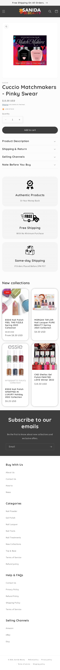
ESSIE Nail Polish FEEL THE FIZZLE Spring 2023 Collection (14, 324)
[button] (3, 11)
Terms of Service (13, 557)
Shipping (5, 105)
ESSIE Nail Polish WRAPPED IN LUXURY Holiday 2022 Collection (14, 393)
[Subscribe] (51, 446)
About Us (10, 472)
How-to (9, 485)
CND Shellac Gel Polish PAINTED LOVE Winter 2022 (44, 377)
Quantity (5, 113)
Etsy (8, 641)
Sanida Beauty (19, 660)
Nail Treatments (13, 537)
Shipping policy (39, 664)
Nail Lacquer (12, 524)
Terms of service (24, 664)
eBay (8, 634)
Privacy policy (46, 660)
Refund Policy (12, 596)
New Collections (13, 544)
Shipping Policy (13, 602)
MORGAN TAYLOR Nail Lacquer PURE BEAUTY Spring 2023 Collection (44, 324)
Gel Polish (10, 517)
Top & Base (11, 550)
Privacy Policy (12, 589)
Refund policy (12, 564)
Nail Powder (11, 511)
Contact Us (11, 479)
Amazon (10, 628)
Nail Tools (10, 531)
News (8, 492)
